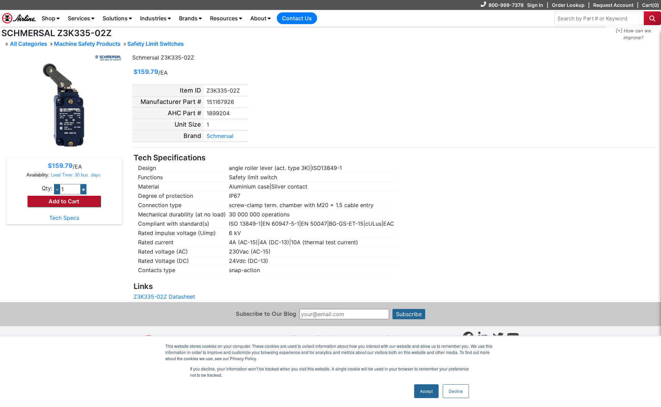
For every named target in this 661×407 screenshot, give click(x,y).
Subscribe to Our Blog (266, 314)
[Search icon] (652, 18)
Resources (224, 18)
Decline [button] (456, 391)
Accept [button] (426, 391)
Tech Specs (64, 217)
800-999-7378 (506, 5)
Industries (153, 18)
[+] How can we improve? (633, 34)
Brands (188, 18)
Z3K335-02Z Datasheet (164, 296)
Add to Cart (64, 201)
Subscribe (409, 314)
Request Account (613, 5)
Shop (48, 18)
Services (79, 18)
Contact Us (297, 18)
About (258, 18)
